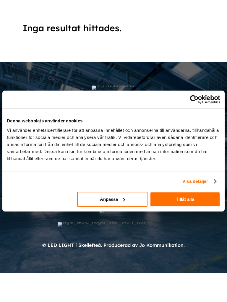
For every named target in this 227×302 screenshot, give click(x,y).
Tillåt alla (185, 199)
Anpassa (109, 199)
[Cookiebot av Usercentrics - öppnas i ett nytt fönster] (194, 99)
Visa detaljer (195, 181)
